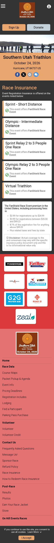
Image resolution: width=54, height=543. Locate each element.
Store (5, 510)
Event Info (8, 384)
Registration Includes (14, 397)
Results (6, 492)
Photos (6, 498)
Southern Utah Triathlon (27, 57)
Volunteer (7, 428)
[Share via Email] (29, 74)
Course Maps (9, 372)
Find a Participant (12, 409)
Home (5, 360)
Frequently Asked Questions (18, 448)
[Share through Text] (36, 74)
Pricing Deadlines (12, 390)
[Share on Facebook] (17, 74)
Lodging (6, 403)
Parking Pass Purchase (15, 415)
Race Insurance (11, 472)
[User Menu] (49, 7)
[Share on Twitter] (23, 74)
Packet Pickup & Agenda (16, 378)
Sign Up (14, 27)
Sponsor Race (10, 460)
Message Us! (9, 454)
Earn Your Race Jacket (15, 504)
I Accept (26, 537)
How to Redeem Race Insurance (20, 478)
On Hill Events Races (14, 518)
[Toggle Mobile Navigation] (3, 6)
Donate (39, 27)
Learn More (33, 532)
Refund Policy (10, 466)
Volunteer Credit (11, 434)
